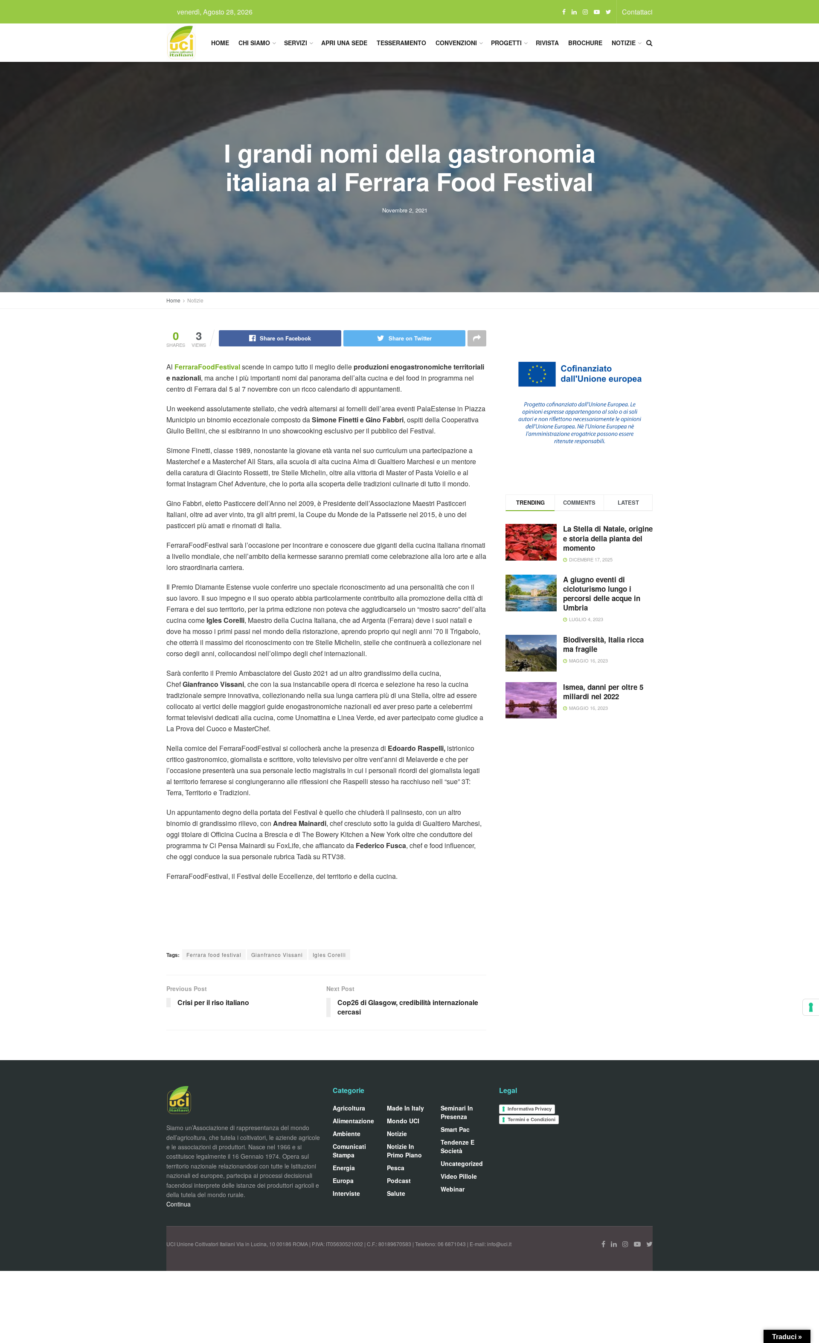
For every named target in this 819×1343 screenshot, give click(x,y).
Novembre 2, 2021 (404, 210)
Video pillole (459, 1176)
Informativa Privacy (530, 1109)
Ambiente (346, 1133)
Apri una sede (344, 42)
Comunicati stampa (349, 1150)
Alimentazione (353, 1120)
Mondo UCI (403, 1120)
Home (220, 42)
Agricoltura (349, 1108)
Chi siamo (254, 42)
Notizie (624, 42)
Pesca (395, 1167)
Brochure (585, 42)
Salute (396, 1193)
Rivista (547, 42)
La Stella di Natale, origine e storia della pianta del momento (608, 537)
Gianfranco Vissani (277, 954)
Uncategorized (462, 1163)
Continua (178, 1204)
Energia (344, 1167)
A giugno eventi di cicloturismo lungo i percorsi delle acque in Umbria (601, 593)
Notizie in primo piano (404, 1150)
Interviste (346, 1193)
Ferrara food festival (213, 954)
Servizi (295, 42)
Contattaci (637, 12)
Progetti (506, 42)
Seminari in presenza (457, 1112)
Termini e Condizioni (531, 1119)
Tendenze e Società (457, 1146)
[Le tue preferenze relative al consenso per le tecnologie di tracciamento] (811, 1007)
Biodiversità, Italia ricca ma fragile (603, 644)
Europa (343, 1180)
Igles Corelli (329, 954)
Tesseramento (401, 42)
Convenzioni (456, 42)
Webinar (453, 1189)
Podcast (399, 1180)
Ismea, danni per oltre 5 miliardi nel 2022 (603, 691)
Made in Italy (405, 1108)
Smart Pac (455, 1129)
